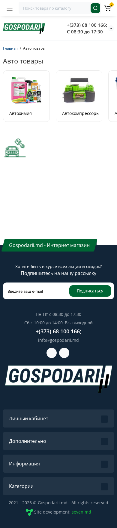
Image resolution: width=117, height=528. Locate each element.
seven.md (81, 512)
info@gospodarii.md (58, 340)
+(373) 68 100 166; (87, 25)
